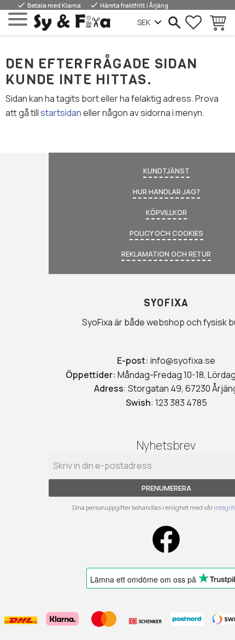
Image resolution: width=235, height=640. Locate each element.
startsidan (60, 113)
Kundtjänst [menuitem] (166, 171)
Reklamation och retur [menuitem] (166, 254)
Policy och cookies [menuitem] (166, 233)
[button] (17, 19)
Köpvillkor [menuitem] (166, 212)
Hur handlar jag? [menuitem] (166, 191)
